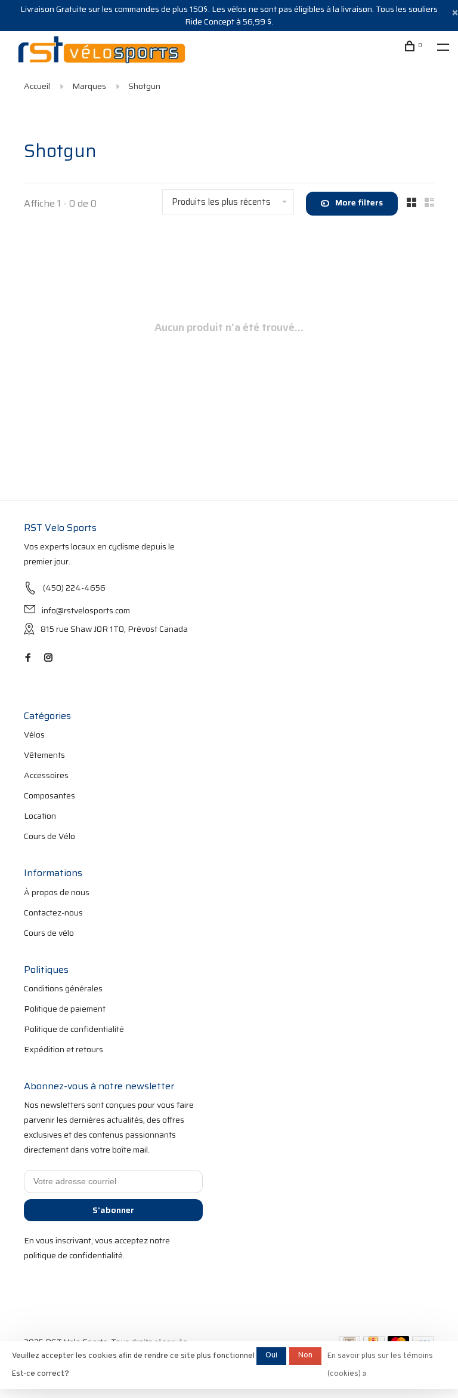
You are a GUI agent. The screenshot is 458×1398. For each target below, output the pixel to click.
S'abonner (113, 1209)
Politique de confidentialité (74, 1029)
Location (40, 815)
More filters (359, 202)
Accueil (37, 86)
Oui (271, 1355)
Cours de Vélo (49, 836)
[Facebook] (28, 658)
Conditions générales (63, 988)
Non (305, 1355)
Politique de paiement (65, 1008)
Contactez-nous (53, 912)
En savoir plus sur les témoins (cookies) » (380, 1365)
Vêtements (44, 754)
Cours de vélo (49, 932)
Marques (89, 86)
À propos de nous (56, 892)
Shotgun (144, 86)
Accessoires (46, 775)
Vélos (34, 734)
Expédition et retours (63, 1049)
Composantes (49, 795)
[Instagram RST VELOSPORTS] (48, 658)
